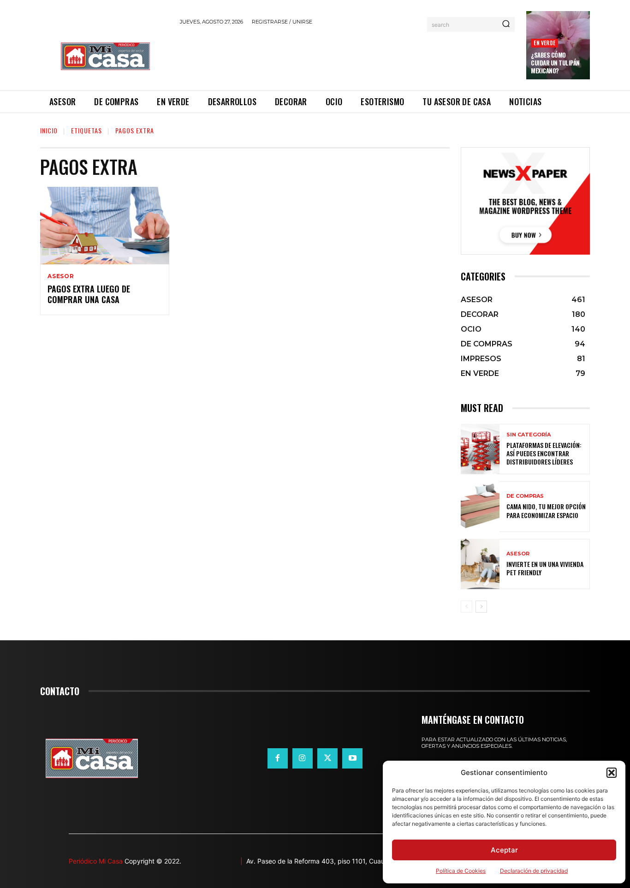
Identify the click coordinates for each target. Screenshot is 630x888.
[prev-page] (466, 607)
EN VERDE (544, 43)
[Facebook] (277, 758)
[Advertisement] (348, 56)
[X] (327, 758)
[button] (611, 772)
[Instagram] (302, 758)
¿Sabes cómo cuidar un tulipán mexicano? (555, 62)
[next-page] (481, 607)
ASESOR (61, 276)
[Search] (506, 24)
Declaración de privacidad (534, 870)
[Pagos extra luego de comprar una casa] (104, 225)
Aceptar (504, 850)
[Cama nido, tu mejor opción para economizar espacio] (480, 506)
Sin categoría (528, 434)
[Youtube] (352, 758)
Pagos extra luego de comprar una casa (89, 294)
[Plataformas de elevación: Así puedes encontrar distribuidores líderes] (480, 449)
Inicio (49, 130)
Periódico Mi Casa (96, 861)
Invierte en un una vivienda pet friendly (544, 568)
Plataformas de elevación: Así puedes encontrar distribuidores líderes (544, 453)
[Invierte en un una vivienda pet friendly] (480, 564)
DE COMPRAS (525, 496)
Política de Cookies (461, 870)
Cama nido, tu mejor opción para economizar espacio (546, 510)
